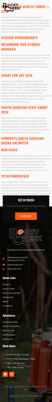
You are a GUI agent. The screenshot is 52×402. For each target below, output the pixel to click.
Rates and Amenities (11, 293)
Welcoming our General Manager (21, 47)
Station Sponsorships (19, 37)
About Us (7, 284)
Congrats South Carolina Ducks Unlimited (22, 141)
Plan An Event (9, 330)
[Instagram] (11, 374)
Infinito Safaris (9, 334)
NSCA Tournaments (11, 326)
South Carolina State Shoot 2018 (24, 110)
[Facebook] (5, 374)
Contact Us (7, 305)
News (5, 301)
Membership (8, 297)
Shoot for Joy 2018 (16, 75)
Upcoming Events (10, 322)
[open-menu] (47, 7)
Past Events (8, 339)
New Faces (9, 149)
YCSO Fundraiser (15, 176)
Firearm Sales (8, 288)
